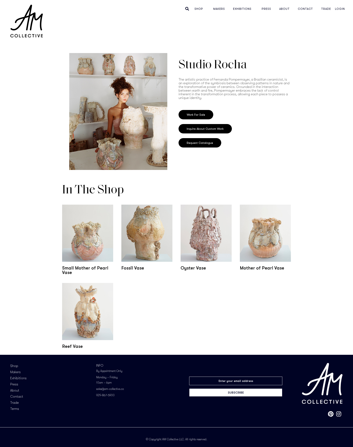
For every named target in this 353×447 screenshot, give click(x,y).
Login (340, 8)
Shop (198, 8)
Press (266, 8)
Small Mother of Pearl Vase (85, 270)
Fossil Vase (132, 268)
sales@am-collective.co (110, 388)
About (284, 8)
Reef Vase (72, 346)
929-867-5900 (105, 395)
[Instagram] (339, 414)
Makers (219, 8)
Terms (14, 409)
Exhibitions (242, 8)
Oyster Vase (193, 268)
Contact (305, 8)
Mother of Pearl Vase (262, 268)
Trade (326, 8)
